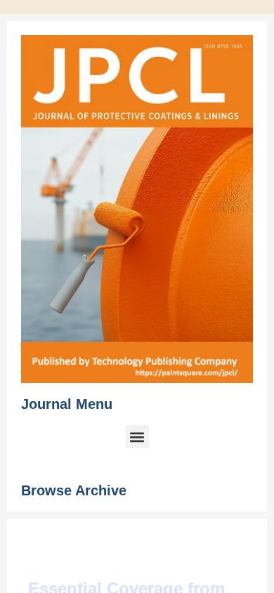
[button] (137, 436)
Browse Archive (73, 490)
